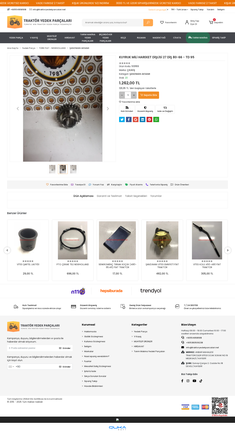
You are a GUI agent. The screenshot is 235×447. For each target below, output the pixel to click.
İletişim (221, 9)
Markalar (89, 351)
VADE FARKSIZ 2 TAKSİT (50, 3)
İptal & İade (90, 371)
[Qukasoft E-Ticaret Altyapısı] (117, 428)
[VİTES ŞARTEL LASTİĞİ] (28, 240)
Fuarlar (87, 361)
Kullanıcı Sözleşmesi (94, 341)
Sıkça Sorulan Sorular (95, 376)
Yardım (210, 9)
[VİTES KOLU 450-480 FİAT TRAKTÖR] (207, 240)
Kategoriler (139, 324)
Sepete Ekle (150, 95)
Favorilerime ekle (131, 101)
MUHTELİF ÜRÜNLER (143, 341)
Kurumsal (88, 324)
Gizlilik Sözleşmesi (93, 336)
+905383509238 (194, 342)
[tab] (83, 196)
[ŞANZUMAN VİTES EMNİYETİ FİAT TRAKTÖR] (162, 240)
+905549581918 (194, 337)
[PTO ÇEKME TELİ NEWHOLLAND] (73, 240)
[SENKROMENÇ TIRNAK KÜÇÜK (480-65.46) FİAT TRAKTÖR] (117, 240)
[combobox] (11, 367)
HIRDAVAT (139, 346)
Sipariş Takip (197, 9)
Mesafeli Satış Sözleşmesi (97, 366)
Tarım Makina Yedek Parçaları (149, 351)
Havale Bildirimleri (93, 386)
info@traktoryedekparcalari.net (202, 347)
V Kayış (137, 336)
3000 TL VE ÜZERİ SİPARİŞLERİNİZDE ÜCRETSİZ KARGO (148, 3)
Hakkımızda (90, 331)
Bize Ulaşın (188, 324)
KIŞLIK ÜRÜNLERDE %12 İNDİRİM (90, 3)
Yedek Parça (140, 331)
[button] (216, 22)
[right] (228, 250)
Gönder (66, 348)
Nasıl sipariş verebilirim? (96, 356)
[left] (7, 250)
